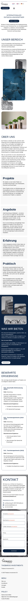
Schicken (14, 551)
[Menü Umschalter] (19, 8)
